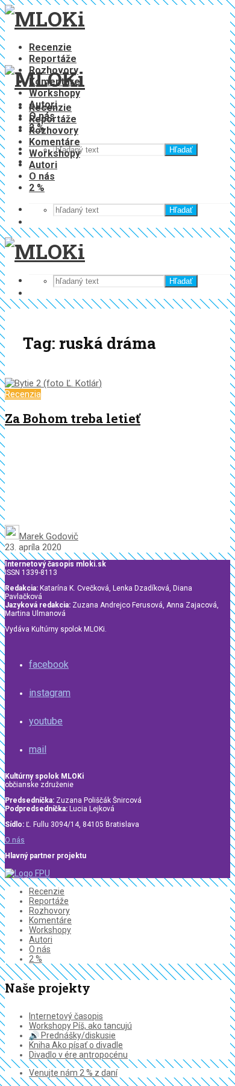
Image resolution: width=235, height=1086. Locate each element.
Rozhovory (53, 130)
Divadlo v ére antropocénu (78, 1054)
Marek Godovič (48, 536)
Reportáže (53, 58)
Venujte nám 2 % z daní (73, 1073)
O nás (42, 176)
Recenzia (23, 394)
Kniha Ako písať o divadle (76, 1045)
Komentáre (54, 142)
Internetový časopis (66, 1016)
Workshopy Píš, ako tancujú (80, 1026)
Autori (43, 165)
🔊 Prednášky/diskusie (72, 1035)
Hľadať (181, 149)
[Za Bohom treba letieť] (53, 383)
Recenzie (50, 47)
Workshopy (54, 93)
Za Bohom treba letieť (72, 418)
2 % (37, 187)
